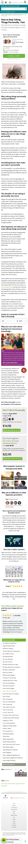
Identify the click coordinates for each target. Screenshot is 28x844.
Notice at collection (8, 842)
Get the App (14, 827)
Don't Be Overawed (8, 686)
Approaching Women (9, 646)
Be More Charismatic (9, 670)
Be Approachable (8, 656)
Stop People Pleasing (9, 760)
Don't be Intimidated (8, 683)
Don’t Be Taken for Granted (11, 694)
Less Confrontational (9, 723)
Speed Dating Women (9, 742)
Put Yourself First (8, 731)
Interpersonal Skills (9, 640)
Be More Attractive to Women (11, 667)
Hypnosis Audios (14, 809)
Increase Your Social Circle (11, 715)
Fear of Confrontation (9, 702)
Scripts (14, 811)
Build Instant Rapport (9, 675)
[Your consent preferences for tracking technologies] (25, 841)
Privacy (14, 821)
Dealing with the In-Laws (10, 680)
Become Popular (7, 672)
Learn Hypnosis (14, 807)
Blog (14, 813)
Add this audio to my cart (12, 430)
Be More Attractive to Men (10, 664)
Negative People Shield (9, 726)
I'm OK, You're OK (8, 712)
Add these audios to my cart (13, 458)
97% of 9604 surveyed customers (12, 606)
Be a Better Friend (8, 654)
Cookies (14, 823)
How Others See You (9, 707)
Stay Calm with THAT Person (11, 744)
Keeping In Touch (8, 720)
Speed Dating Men (8, 739)
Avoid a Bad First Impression (11, 651)
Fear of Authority (8, 699)
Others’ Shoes (7, 728)
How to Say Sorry (8, 710)
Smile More (6, 736)
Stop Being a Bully (8, 747)
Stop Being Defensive (10, 443)
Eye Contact (6, 696)
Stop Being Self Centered (10, 750)
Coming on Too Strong (9, 678)
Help (14, 817)
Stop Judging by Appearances (11, 755)
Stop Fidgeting (7, 752)
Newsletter (14, 825)
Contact (14, 819)
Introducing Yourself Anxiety (11, 718)
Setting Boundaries (8, 734)
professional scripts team (13, 505)
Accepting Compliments (10, 643)
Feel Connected (7, 704)
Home (14, 803)
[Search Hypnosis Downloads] (25, 9)
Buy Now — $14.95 (14, 56)
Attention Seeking (8, 648)
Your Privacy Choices (12, 839)
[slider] (10, 321)
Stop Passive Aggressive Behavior (13, 758)
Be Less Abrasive (8, 659)
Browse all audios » (9, 764)
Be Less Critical (7, 662)
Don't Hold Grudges (8, 688)
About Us (14, 805)
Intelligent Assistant (10, 11)
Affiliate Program (14, 815)
